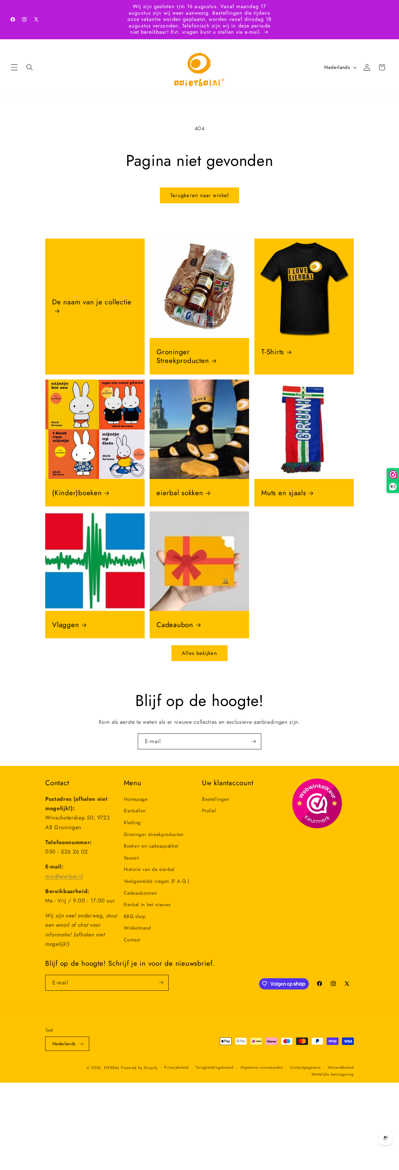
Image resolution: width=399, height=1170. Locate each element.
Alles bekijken (199, 653)
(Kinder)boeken (77, 492)
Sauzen (131, 857)
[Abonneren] (253, 741)
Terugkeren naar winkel (199, 195)
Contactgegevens (305, 1067)
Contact (132, 939)
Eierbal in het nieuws (147, 904)
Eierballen (135, 810)
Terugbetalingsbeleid (214, 1067)
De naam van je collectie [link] (92, 302)
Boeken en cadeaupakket (151, 845)
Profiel (209, 810)
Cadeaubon (174, 624)
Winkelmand (137, 928)
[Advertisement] (187, 1126)
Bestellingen (215, 798)
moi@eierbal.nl (64, 876)
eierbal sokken (179, 492)
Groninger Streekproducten (182, 356)
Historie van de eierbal (149, 869)
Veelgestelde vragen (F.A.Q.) (157, 881)
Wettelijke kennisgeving (332, 1074)
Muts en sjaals (283, 492)
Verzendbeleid (341, 1067)
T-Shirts (272, 351)
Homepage (136, 798)
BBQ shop (135, 916)
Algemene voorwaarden (261, 1067)
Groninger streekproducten (154, 834)
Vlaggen (65, 624)
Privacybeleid (176, 1067)
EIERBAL (111, 1068)
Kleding (132, 822)
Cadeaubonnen (140, 892)
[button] (14, 67)
